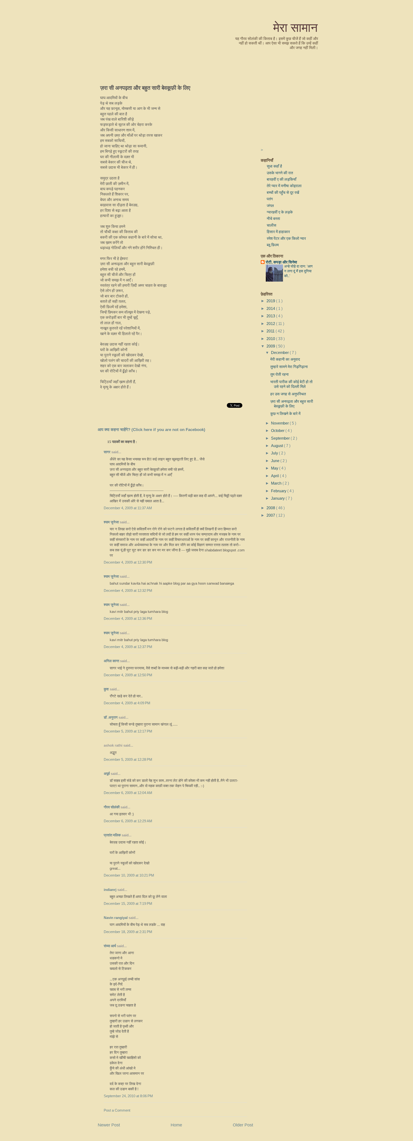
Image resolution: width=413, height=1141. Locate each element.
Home (176, 1125)
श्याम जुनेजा (112, 522)
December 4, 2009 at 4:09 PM (127, 703)
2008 (271, 508)
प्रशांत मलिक (112, 835)
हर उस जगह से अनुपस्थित (288, 394)
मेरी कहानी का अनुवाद (285, 359)
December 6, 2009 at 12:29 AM (128, 821)
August (277, 445)
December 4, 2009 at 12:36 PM (128, 619)
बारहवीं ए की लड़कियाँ (281, 179)
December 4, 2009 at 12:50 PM (128, 675)
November (280, 423)
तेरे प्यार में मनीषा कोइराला (284, 186)
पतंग (270, 199)
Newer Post (109, 1125)
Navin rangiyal (116, 918)
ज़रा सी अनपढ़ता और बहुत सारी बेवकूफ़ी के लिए (145, 88)
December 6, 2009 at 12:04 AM (128, 793)
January (278, 498)
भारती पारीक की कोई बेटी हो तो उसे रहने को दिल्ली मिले (291, 384)
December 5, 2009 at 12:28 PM (128, 759)
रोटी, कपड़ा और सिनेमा (281, 262)
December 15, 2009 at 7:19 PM (128, 904)
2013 (271, 316)
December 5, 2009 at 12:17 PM (128, 731)
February (279, 491)
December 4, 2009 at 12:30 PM (128, 562)
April (275, 476)
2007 (271, 515)
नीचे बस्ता (273, 218)
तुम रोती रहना (279, 374)
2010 (271, 338)
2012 (271, 323)
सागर (107, 452)
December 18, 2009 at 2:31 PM (128, 932)
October (278, 430)
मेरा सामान (295, 27)
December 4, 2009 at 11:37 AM (128, 508)
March (277, 483)
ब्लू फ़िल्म (273, 245)
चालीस (271, 225)
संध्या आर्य (110, 946)
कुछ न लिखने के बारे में (285, 413)
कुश (106, 689)
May (275, 468)
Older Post (243, 1125)
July (275, 453)
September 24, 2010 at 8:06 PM (128, 1096)
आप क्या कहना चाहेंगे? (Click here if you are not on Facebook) (151, 429)
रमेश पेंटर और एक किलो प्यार (286, 238)
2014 (271, 308)
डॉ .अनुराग (111, 717)
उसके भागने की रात (280, 173)
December (280, 352)
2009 (271, 346)
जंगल (270, 205)
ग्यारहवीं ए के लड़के (280, 212)
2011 (271, 331)
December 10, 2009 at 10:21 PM (129, 875)
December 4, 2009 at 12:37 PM (128, 647)
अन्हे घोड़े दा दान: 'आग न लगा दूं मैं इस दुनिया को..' (298, 271)
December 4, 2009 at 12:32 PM (128, 591)
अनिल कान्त (111, 661)
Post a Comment (117, 1110)
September (281, 438)
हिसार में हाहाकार (278, 231)
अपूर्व (107, 774)
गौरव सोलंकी (112, 807)
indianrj (110, 890)
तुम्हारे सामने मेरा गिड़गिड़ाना (289, 366)
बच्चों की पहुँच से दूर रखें (283, 192)
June (275, 461)
